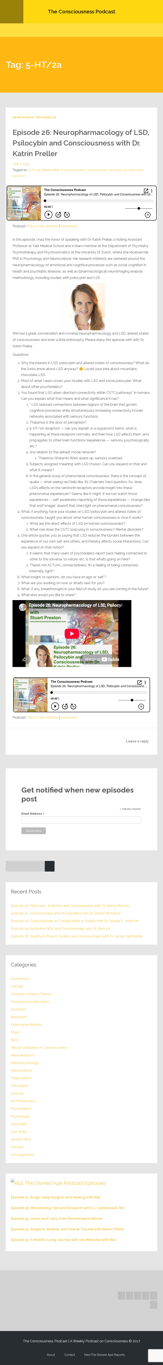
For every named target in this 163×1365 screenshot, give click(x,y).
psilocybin (136, 170)
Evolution (18, 1009)
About (51, 1355)
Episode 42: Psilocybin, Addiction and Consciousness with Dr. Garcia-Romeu (70, 906)
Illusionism (19, 1017)
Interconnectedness (26, 1025)
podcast (17, 1093)
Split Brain (19, 1132)
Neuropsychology (25, 1063)
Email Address (33, 814)
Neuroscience (23, 117)
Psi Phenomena (23, 1101)
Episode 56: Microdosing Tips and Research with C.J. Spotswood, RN (67, 1208)
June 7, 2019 (21, 164)
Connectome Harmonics (30, 1002)
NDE (14, 1040)
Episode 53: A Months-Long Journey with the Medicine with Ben (63, 1240)
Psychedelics (46, 117)
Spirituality (19, 1124)
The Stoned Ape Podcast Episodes (65, 1183)
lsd (125, 170)
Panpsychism (21, 1078)
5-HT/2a (34, 170)
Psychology (20, 1116)
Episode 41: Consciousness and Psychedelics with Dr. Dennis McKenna (66, 913)
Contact (69, 1355)
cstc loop (114, 170)
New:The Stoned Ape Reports (104, 1355)
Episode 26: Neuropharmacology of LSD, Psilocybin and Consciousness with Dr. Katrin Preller (81, 143)
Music (15, 1032)
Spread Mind (21, 1139)
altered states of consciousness (63, 170)
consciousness (96, 170)
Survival (17, 1147)
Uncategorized (22, 1155)
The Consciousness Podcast (81, 11)
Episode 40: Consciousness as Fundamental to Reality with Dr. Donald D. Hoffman (75, 921)
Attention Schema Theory (31, 994)
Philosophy (19, 1086)
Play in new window (42, 226)
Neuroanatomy (23, 1055)
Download (68, 226)
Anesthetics (20, 979)
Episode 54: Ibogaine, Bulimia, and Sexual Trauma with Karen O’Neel (67, 1229)
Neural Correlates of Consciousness (39, 1048)
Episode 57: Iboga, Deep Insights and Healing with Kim (55, 1197)
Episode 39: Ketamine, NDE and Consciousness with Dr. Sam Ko (60, 929)
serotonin (19, 176)
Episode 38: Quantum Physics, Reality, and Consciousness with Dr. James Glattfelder (76, 936)
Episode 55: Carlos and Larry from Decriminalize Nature (56, 1219)
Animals (17, 986)
